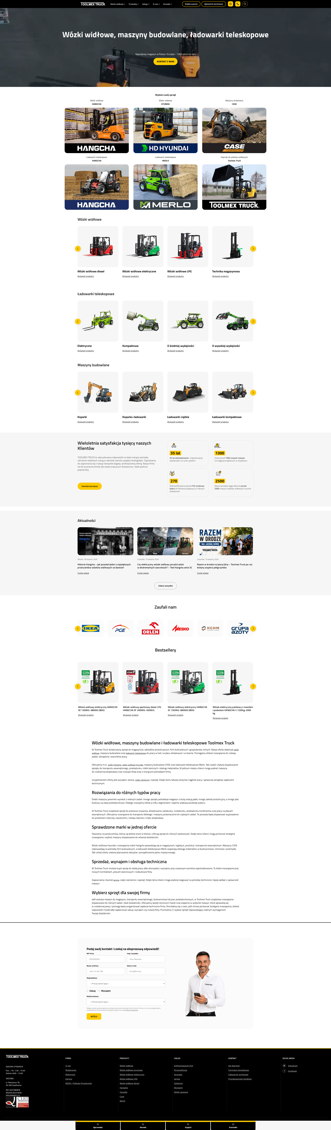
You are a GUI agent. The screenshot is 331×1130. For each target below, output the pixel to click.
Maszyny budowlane (234, 100)
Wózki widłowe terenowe (131, 1070)
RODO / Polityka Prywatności (78, 1083)
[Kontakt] (233, 1125)
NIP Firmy (90, 953)
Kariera (68, 1079)
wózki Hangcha (114, 764)
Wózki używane (181, 1092)
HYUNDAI (165, 104)
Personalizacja (180, 1070)
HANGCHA (96, 104)
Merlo (122, 1101)
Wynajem (178, 1087)
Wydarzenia (70, 1070)
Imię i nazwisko (132, 953)
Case (122, 1096)
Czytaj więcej (83, 573)
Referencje (70, 1074)
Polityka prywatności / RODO (313, 1122)
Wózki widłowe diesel (129, 1083)
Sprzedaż (178, 1074)
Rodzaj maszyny (93, 996)
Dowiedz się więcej (90, 486)
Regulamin (293, 1122)
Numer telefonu (92, 966)
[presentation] (78, 249)
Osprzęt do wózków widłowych (234, 157)
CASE (234, 104)
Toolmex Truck (234, 160)
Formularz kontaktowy (238, 1070)
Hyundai (123, 1092)
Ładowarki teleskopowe (96, 157)
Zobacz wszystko (165, 585)
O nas (68, 1065)
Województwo (92, 978)
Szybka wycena (191, 3)
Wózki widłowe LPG (128, 1079)
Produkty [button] (133, 4)
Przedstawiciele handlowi (240, 1079)
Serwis (177, 1079)
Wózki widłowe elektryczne (132, 1074)
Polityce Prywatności (131, 1010)
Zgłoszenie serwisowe (213, 3)
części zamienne (142, 779)
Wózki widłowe (96, 100)
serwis (116, 880)
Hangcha (124, 1087)
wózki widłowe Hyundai (132, 764)
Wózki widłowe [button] (116, 4)
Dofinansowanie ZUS (183, 1065)
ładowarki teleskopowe (136, 753)
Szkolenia (178, 1083)
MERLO (165, 160)
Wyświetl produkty (85, 276)
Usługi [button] (145, 4)
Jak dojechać (234, 1065)
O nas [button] (155, 4)
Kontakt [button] (166, 4)
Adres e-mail (131, 966)
